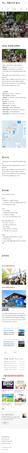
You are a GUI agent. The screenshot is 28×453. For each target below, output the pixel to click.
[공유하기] (8, 352)
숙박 (8, 9)
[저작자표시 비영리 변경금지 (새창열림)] (20, 352)
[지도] (19, 122)
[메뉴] (25, 3)
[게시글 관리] (10, 352)
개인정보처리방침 (5, 437)
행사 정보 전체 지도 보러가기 (13, 376)
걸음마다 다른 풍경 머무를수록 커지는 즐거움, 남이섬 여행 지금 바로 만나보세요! (9, 333)
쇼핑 (21, 9)
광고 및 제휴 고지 (5, 439)
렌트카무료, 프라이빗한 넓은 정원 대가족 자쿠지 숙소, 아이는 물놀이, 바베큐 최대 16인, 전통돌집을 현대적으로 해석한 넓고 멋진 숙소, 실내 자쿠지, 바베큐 (9, 344)
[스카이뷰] (23, 122)
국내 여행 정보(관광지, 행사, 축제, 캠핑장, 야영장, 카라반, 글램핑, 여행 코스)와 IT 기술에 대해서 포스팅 (11, 418)
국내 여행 (6, 359)
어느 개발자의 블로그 (12, 3)
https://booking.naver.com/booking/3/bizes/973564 (12, 339)
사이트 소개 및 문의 (6, 443)
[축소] (24, 137)
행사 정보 (11, 359)
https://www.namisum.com (15, 67)
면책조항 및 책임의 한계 (7, 441)
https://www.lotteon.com (10, 328)
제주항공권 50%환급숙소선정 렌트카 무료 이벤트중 (9, 342)
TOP (25, 437)
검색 (21, 3)
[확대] (24, 125)
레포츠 (14, 9)
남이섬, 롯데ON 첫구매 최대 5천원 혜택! (9, 330)
